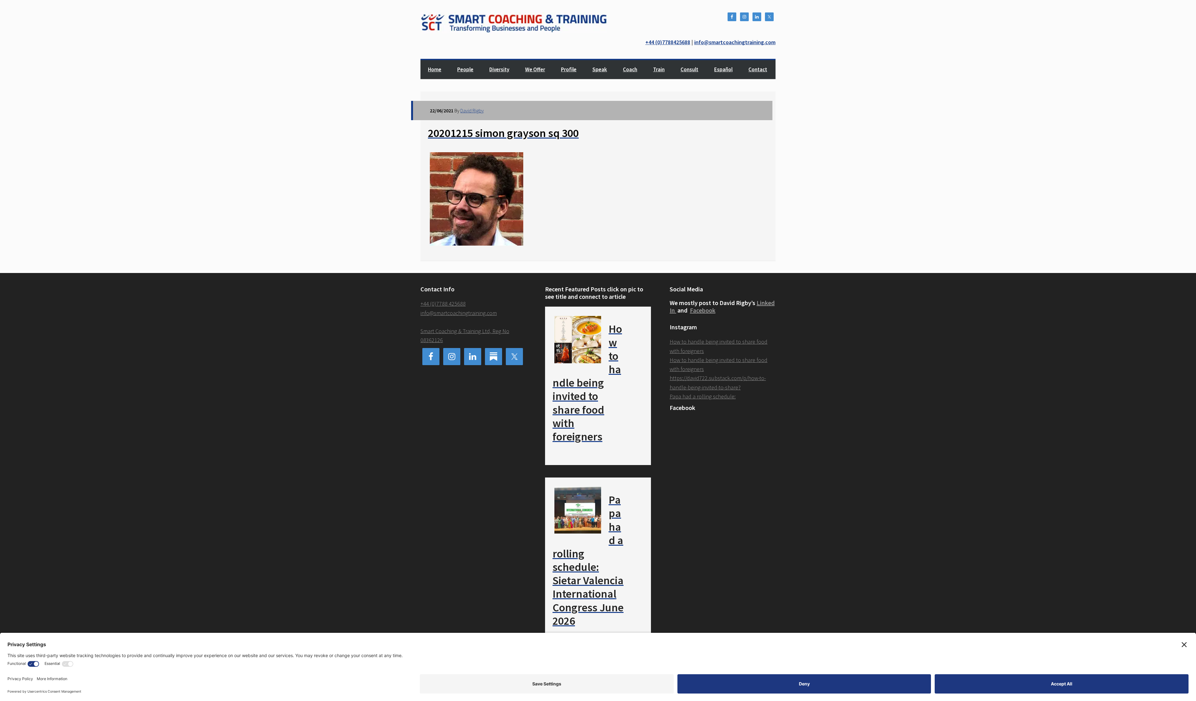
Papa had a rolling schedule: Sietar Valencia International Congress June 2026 (588, 560)
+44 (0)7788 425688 (443, 303)
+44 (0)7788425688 (667, 42)
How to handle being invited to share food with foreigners (587, 383)
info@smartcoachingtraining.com (735, 42)
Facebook (702, 310)
